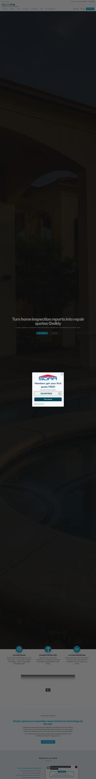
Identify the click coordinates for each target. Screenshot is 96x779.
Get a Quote (48, 399)
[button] (48, 393)
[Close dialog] (62, 374)
